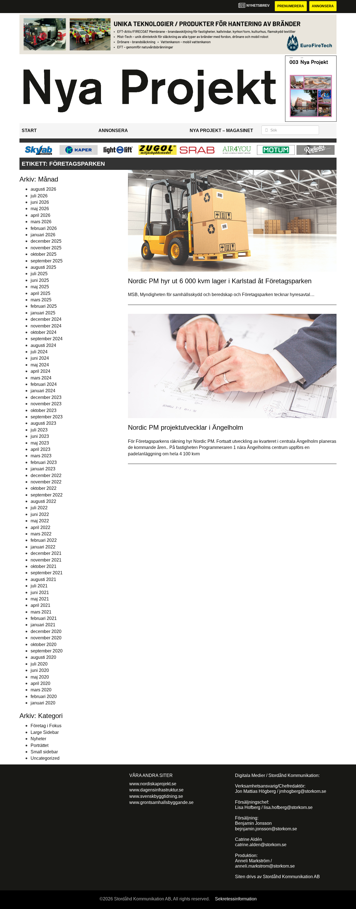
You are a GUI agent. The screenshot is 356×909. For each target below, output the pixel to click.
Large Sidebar (45, 732)
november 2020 (46, 637)
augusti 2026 (43, 189)
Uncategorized (45, 758)
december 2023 (46, 397)
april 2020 (40, 683)
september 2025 (47, 261)
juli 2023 (39, 430)
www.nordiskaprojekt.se (152, 783)
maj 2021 (40, 599)
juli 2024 (39, 351)
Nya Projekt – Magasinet (221, 130)
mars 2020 (41, 689)
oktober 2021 (43, 566)
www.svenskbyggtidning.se (156, 796)
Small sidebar (44, 751)
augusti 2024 (43, 345)
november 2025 (46, 247)
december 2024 (46, 319)
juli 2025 (39, 273)
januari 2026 (43, 234)
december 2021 (46, 553)
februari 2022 (44, 540)
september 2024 (47, 338)
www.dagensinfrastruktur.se (156, 790)
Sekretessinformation (236, 898)
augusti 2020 (43, 657)
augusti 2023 (43, 423)
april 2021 (40, 605)
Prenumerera (290, 6)
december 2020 (46, 631)
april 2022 (40, 527)
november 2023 (46, 403)
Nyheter (38, 738)
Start (29, 130)
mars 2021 (41, 612)
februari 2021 (44, 618)
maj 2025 (40, 286)
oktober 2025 (43, 254)
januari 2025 (43, 313)
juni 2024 (40, 358)
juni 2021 (40, 592)
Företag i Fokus (46, 725)
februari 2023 (44, 462)
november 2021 (46, 560)
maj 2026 (40, 208)
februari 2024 (44, 384)
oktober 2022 (43, 488)
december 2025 (46, 241)
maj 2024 (40, 364)
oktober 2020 (43, 644)
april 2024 (40, 371)
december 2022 (46, 475)
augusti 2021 (43, 579)
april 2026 (40, 215)
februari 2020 (44, 696)
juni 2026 (40, 202)
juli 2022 (39, 507)
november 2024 (46, 326)
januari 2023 (43, 468)
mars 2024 (41, 378)
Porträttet (39, 745)
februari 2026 (44, 228)
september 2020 (47, 651)
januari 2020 (43, 703)
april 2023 (40, 449)
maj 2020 (40, 677)
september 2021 (47, 572)
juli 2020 (39, 664)
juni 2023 (40, 436)
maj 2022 (40, 520)
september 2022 (47, 495)
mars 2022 (41, 534)
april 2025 (40, 293)
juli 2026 (39, 195)
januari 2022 (43, 547)
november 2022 (46, 482)
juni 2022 (40, 514)
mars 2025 (41, 299)
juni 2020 (40, 670)
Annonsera (323, 6)
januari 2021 (43, 624)
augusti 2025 (43, 267)
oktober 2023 (43, 410)
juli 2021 (39, 585)
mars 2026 (41, 221)
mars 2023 (41, 455)
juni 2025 (40, 280)
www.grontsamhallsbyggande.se (161, 802)
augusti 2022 (43, 501)
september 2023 (47, 416)
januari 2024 (43, 390)
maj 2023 (40, 443)
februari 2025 (44, 306)
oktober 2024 (43, 332)
